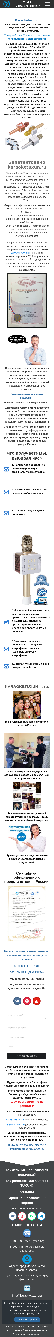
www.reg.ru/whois (20, 252)
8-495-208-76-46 (15, 1119)
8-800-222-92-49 (16, 1124)
